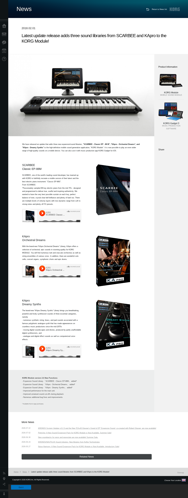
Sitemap (180, 473)
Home (5, 26)
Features (5, 42)
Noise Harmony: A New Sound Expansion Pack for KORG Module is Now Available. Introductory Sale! (78, 447)
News (5, 473)
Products (5, 34)
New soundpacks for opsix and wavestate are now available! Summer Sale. (68, 437)
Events (5, 51)
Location (5, 479)
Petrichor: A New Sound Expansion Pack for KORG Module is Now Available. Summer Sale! (74, 433)
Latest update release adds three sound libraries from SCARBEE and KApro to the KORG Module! (70, 472)
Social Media (5, 484)
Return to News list (159, 9)
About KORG (5, 494)
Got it (21, 487)
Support (5, 59)
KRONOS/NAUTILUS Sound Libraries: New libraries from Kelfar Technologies (69, 442)
